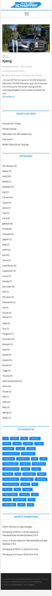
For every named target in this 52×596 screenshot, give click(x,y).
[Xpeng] (26, 38)
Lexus (5, 276)
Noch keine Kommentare (14, 71)
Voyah (5, 391)
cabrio (17, 443)
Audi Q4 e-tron (31, 549)
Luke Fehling (16, 585)
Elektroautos (16, 75)
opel (17, 489)
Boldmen (6, 186)
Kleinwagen (29, 474)
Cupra (5, 202)
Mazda (5, 281)
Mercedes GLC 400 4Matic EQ (16, 134)
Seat (4, 349)
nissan (5, 312)
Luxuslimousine (10, 484)
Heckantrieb (39, 464)
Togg (4, 370)
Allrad (7, 75)
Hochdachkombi (10, 469)
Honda (5, 228)
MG (4, 291)
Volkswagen (9, 504)
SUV (33, 75)
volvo (21, 504)
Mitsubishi (7, 302)
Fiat (4, 213)
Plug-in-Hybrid (10, 494)
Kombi (41, 474)
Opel (4, 323)
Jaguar (5, 239)
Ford (4, 218)
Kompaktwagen (10, 479)
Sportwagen (19, 499)
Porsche (6, 339)
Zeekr (5, 417)
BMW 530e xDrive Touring (15, 144)
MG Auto (6, 297)
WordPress (37, 582)
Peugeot (6, 333)
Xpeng (5, 56)
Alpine (5, 171)
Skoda (5, 354)
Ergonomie (8, 458)
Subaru (5, 360)
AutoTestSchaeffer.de (24, 579)
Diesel (31, 448)
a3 (5, 438)
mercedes (6, 286)
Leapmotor (7, 270)
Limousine (41, 479)
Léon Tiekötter (29, 585)
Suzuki (5, 365)
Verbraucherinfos (10, 381)
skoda (6, 499)
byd (4, 192)
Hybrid (36, 469)
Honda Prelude (9, 128)
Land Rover (7, 265)
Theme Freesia (17, 582)
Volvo (5, 386)
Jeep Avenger (25, 526)
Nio (35, 484)
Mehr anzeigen (9, 96)
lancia (5, 260)
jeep (4, 244)
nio (3, 307)
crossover (8, 448)
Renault (6, 344)
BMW (5, 181)
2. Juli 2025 (27, 66)
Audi (4, 176)
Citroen (6, 197)
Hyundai (6, 234)
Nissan (5, 317)
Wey (4, 407)
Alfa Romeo (8, 166)
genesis (6, 223)
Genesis (25, 464)
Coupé (39, 443)
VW (4, 396)
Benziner (34, 438)
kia (3, 255)
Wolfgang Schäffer (11, 66)
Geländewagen (10, 464)
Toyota (5, 375)
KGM (4, 249)
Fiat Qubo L (8, 139)
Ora (4, 328)
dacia (4, 207)
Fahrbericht (26, 75)
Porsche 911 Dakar (11, 123)
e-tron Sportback (11, 453)
